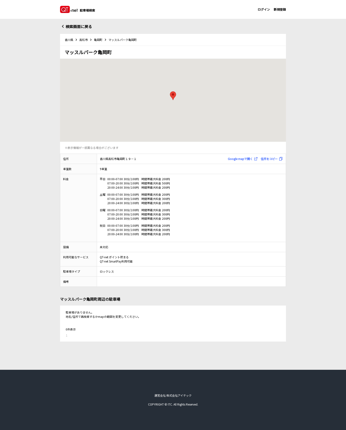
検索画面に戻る (79, 26)
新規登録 (280, 9)
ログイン (264, 9)
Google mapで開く (240, 159)
